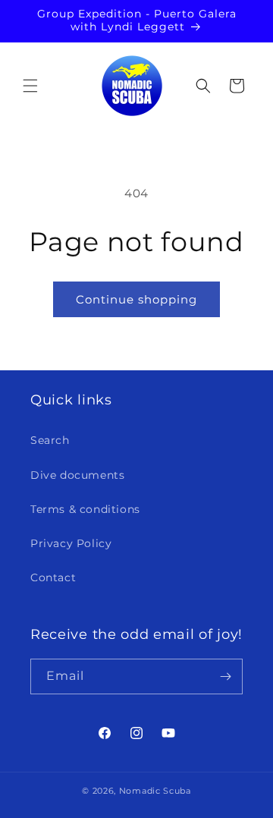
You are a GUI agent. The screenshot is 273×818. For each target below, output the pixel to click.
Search (50, 440)
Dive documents (77, 475)
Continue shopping (136, 299)
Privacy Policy (70, 543)
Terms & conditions (85, 509)
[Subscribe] (225, 676)
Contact (53, 577)
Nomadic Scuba (155, 790)
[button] (30, 85)
